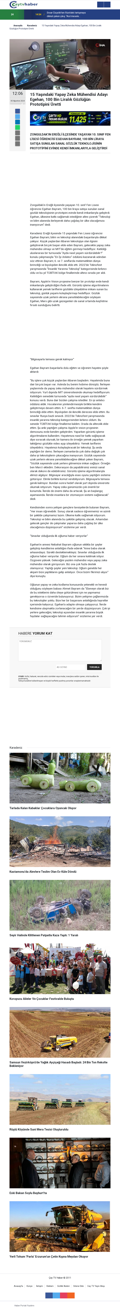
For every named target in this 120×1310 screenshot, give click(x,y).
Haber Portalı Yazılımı (24, 1305)
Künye (29, 1286)
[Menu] (100, 4)
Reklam (50, 1286)
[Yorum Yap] (17, 143)
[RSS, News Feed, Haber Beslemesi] (71, 1295)
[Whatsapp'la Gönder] (17, 127)
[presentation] (20, 14)
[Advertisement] (70, 178)
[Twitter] (17, 116)
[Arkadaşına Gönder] (17, 133)
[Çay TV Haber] (24, 4)
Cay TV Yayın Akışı (96, 1286)
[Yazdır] (17, 138)
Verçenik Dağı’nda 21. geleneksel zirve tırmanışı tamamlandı (66, 14)
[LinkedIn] (17, 122)
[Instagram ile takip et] (63, 1295)
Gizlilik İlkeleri (63, 1286)
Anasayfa (18, 1286)
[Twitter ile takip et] (56, 1295)
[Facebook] (17, 111)
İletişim (39, 1286)
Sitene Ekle (78, 1286)
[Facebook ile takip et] (49, 1295)
